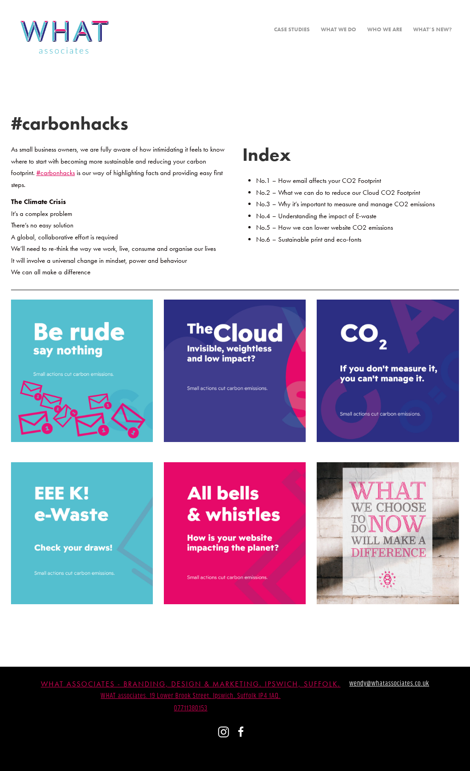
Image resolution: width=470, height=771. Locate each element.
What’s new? (432, 29)
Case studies (292, 29)
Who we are (384, 29)
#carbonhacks (55, 172)
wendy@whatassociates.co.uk (389, 683)
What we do (338, 29)
